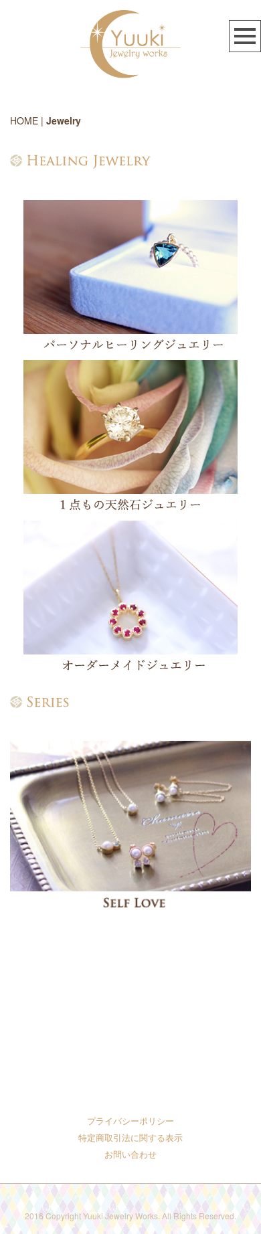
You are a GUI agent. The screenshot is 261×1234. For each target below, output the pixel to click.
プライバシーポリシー (130, 1120)
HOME (24, 120)
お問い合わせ (130, 1154)
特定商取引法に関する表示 (130, 1137)
